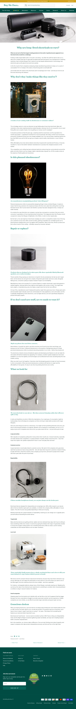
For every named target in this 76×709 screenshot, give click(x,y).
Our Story (21, 655)
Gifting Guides (39, 703)
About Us (63, 10)
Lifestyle (54, 703)
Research (55, 10)
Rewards (71, 10)
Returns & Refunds (8, 658)
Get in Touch (36, 658)
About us (20, 658)
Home (48, 10)
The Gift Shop (6, 10)
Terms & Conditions (8, 661)
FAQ (4, 665)
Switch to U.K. (71, 1)
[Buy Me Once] (11, 5)
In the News (21, 661)
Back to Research (38, 642)
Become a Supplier (38, 661)
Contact (35, 655)
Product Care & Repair (62, 703)
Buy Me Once (9, 699)
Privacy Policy (6, 663)
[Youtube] (46, 675)
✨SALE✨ (16, 10)
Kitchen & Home (47, 703)
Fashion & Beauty (31, 703)
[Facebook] (44, 675)
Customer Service (8, 655)
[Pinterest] (51, 675)
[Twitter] (42, 675)
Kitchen (41, 10)
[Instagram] (48, 675)
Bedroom (33, 10)
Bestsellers (25, 10)
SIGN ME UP (14, 688)
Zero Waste (70, 703)
